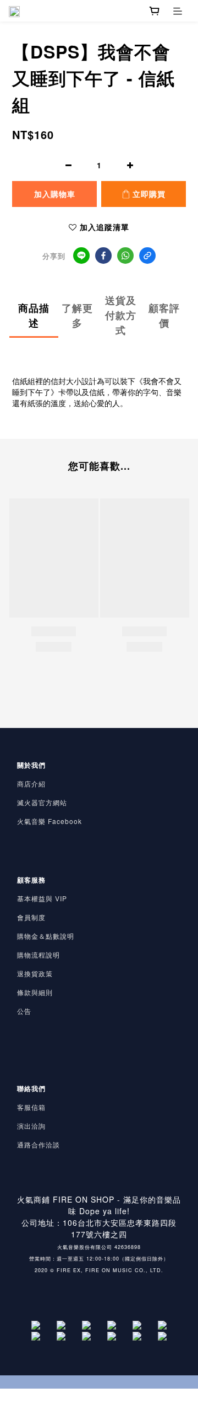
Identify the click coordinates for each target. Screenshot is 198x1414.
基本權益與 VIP (42, 898)
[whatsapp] (125, 255)
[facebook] (103, 255)
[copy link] (147, 255)
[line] (81, 255)
